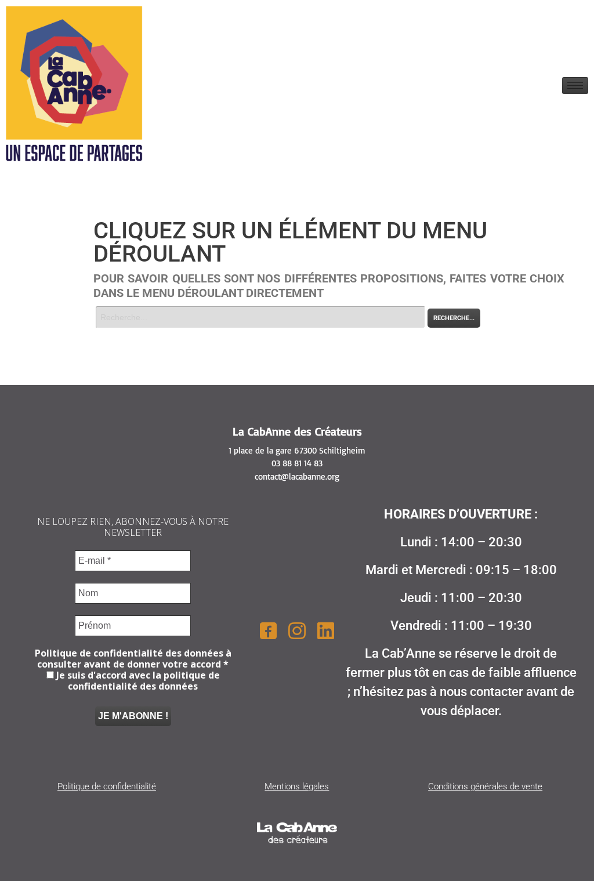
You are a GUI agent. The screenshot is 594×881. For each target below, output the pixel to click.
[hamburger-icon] (575, 85)
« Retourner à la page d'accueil (147, 334)
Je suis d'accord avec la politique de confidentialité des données (137, 681)
